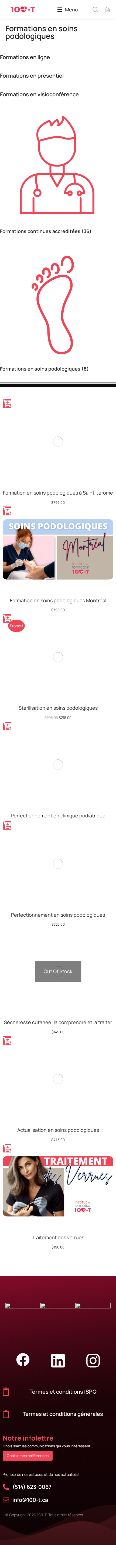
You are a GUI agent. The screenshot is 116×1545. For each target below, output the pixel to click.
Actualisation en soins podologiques (58, 1130)
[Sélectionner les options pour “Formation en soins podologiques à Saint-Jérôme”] (7, 403)
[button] (67, 9)
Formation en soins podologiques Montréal (58, 600)
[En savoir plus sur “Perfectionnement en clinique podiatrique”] (7, 726)
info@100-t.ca (30, 1499)
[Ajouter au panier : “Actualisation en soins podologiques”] (7, 1040)
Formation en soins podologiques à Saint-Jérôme (58, 492)
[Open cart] (107, 9)
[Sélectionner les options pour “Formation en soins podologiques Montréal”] (7, 510)
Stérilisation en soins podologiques (58, 708)
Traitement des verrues (58, 1237)
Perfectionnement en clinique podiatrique (58, 815)
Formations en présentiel (32, 75)
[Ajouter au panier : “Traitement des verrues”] (7, 1148)
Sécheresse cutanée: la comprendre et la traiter (58, 1022)
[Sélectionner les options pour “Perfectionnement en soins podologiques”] (7, 825)
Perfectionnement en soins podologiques (58, 915)
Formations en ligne (25, 57)
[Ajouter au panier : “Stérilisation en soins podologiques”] (7, 618)
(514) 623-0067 (31, 1486)
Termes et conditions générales (63, 1413)
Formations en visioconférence (39, 94)
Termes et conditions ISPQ (63, 1391)
